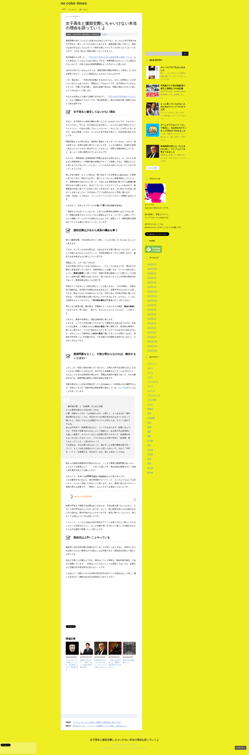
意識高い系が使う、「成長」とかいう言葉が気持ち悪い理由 (86, 663)
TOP (63, 9)
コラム (150, 377)
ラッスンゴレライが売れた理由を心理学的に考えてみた (97, 722)
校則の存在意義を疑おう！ (129, 661)
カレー (150, 368)
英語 (149, 463)
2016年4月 (151, 273)
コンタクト (72, 10)
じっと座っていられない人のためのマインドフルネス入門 (172, 107)
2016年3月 (151, 278)
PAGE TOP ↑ (240, 748)
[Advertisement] (87, 602)
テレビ (150, 386)
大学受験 (151, 418)
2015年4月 (151, 323)
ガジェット (152, 363)
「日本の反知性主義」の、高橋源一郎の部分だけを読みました (115, 663)
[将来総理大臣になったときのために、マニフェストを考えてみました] (152, 157)
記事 (126, 388)
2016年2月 (151, 282)
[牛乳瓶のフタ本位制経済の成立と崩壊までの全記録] (152, 96)
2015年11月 (152, 296)
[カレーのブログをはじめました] (152, 78)
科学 (149, 459)
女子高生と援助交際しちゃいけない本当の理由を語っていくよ (124, 739)
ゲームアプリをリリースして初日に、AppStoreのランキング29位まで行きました (173, 128)
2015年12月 (152, 291)
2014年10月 (152, 350)
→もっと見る (152, 168)
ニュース (151, 391)
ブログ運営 (152, 400)
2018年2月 (151, 264)
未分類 (150, 441)
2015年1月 (151, 337)
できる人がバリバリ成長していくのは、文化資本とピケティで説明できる (72, 664)
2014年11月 (152, 346)
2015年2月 (151, 332)
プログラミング (153, 395)
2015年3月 (151, 328)
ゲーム (150, 372)
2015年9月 (151, 305)
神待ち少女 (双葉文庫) (83, 497)
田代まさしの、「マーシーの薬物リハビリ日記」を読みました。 (101, 726)
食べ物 (150, 468)
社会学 (104, 34)
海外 (149, 445)
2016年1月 (151, 287)
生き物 (150, 450)
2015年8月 (151, 310)
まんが (150, 404)
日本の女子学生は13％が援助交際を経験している (110, 57)
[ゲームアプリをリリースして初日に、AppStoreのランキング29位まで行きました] (152, 136)
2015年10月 (152, 300)
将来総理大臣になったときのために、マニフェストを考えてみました (100, 663)
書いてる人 (83, 10)
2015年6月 (151, 314)
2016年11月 (152, 269)
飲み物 (150, 472)
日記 (149, 422)
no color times (74, 3)
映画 (149, 427)
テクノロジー (152, 382)
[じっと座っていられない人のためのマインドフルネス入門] (152, 114)
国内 (149, 413)
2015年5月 (151, 319)
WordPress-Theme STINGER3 (124, 744)
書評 (149, 432)
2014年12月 (152, 341)
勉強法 (150, 409)
